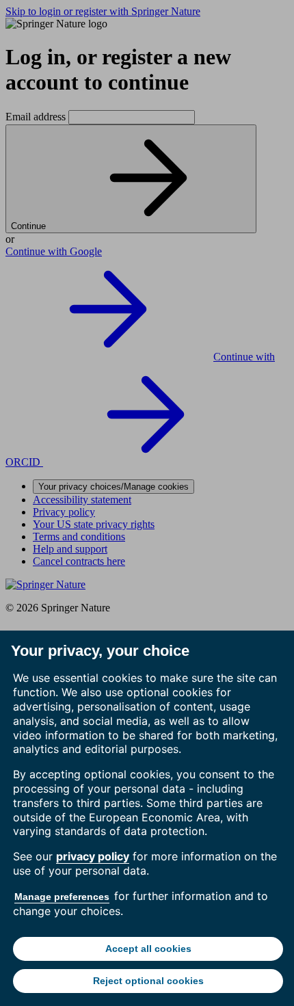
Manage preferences (61, 896)
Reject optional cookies (148, 980)
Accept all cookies (148, 948)
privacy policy (92, 856)
